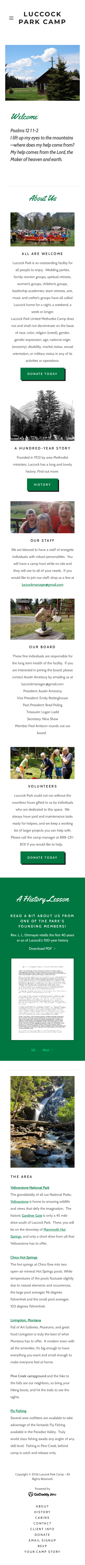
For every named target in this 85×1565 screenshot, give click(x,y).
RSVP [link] (43, 1546)
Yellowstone (19, 1201)
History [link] (42, 1512)
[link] (42, 18)
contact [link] (42, 1523)
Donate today (42, 374)
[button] (12, 18)
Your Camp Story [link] (42, 1552)
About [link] (42, 1506)
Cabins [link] (42, 1518)
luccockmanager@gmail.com (42, 585)
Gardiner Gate (32, 1215)
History (42, 485)
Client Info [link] (42, 1529)
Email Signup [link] (42, 1540)
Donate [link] (42, 1535)
